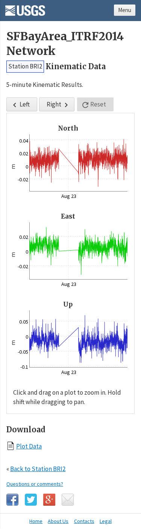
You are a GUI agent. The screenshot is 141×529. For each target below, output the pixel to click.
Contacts (84, 521)
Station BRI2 (25, 66)
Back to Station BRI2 (37, 469)
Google (49, 500)
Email (68, 500)
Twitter (31, 500)
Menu (124, 10)
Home (35, 521)
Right (59, 104)
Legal (106, 521)
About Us (58, 521)
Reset (93, 104)
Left (20, 104)
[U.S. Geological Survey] (25, 8)
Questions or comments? (34, 483)
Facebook (12, 500)
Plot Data (29, 446)
